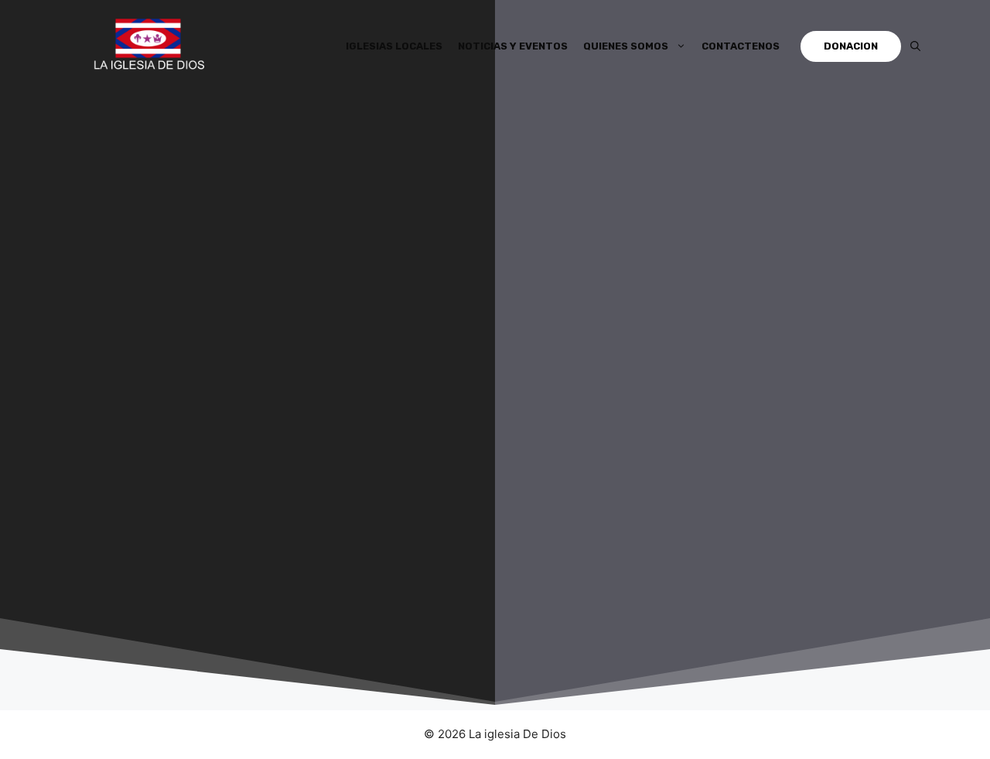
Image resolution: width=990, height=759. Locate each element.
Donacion (851, 46)
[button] (915, 46)
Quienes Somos (625, 46)
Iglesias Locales (394, 46)
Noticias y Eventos (513, 46)
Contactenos (741, 46)
